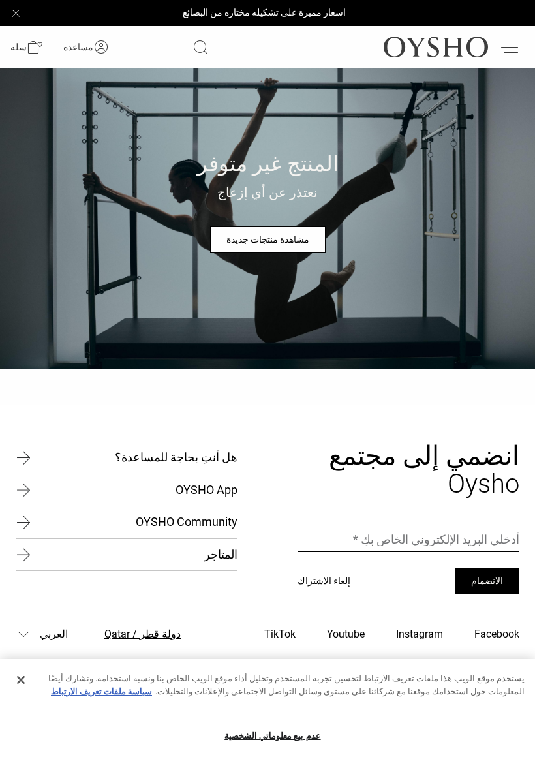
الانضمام (487, 581)
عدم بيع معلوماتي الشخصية (272, 736)
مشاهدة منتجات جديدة (267, 239)
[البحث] (200, 47)
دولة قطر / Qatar (142, 634)
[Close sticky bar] (15, 13)
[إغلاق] (21, 680)
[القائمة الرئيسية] (508, 47)
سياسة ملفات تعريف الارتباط (101, 691)
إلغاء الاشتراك (324, 581)
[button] (26, 47)
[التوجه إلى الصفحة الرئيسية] (436, 47)
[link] (101, 47)
